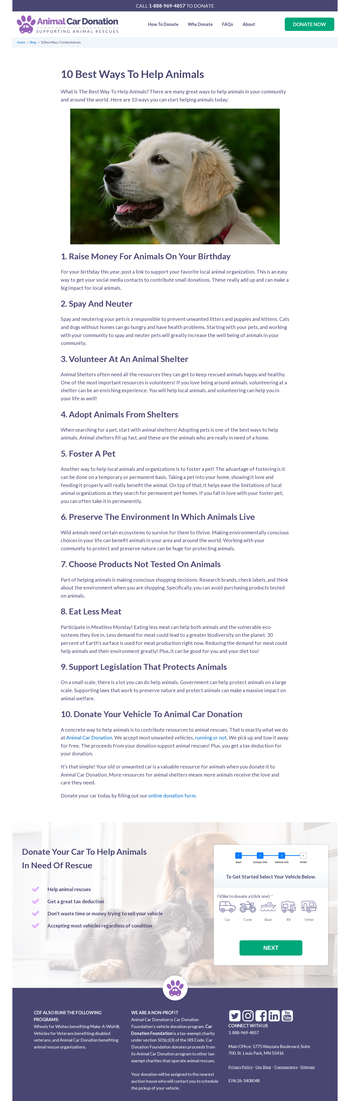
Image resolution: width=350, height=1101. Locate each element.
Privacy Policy (240, 1067)
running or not (211, 737)
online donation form (171, 795)
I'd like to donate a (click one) (243, 896)
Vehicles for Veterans (54, 1033)
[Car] (227, 907)
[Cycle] (248, 907)
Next (271, 948)
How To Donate (163, 24)
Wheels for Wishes (51, 1026)
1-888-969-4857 (167, 6)
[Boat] (268, 907)
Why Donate (200, 24)
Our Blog (263, 1067)
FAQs (227, 24)
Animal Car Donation (89, 737)
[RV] (289, 907)
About (249, 24)
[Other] (309, 907)
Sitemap (307, 1067)
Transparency (286, 1067)
